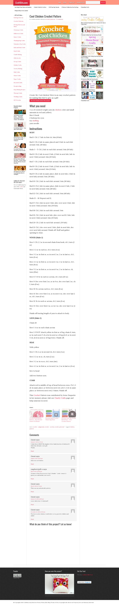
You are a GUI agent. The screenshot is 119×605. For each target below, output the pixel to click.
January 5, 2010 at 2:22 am (37, 442)
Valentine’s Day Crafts (20, 44)
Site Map (47, 602)
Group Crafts (17, 61)
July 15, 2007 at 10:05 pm (36, 471)
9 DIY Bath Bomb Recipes (86, 68)
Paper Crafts (17, 79)
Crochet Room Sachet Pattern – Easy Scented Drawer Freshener (36, 419)
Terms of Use (54, 602)
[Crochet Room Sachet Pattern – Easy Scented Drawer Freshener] (37, 413)
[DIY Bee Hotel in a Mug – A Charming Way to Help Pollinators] (20, 136)
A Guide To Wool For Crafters (40, 7)
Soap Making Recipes (19, 89)
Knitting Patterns (18, 17)
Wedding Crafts (18, 96)
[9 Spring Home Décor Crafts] (92, 44)
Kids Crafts (17, 72)
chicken (58, 110)
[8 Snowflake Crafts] (92, 99)
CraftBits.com (21, 2)
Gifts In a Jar (17, 58)
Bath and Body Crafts (19, 47)
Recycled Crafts (18, 82)
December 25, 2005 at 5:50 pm (38, 512)
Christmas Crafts (18, 30)
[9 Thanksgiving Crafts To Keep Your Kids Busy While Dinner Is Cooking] (92, 55)
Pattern (32, 428)
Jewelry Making (18, 68)
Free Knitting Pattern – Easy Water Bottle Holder (20, 128)
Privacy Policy (40, 602)
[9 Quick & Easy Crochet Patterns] (92, 88)
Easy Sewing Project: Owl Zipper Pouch (53, 595)
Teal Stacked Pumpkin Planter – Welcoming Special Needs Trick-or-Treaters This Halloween (19, 117)
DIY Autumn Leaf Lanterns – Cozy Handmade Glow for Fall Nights (20, 173)
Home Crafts (17, 75)
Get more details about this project (40, 100)
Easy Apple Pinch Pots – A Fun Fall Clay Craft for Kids (19, 149)
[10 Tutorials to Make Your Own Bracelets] (92, 78)
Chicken (72, 427)
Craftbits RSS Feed (87, 574)
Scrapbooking (17, 86)
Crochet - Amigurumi (38, 427)
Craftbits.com (27, 602)
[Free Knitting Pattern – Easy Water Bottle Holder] (20, 127)
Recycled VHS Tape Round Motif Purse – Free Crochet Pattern (69, 419)
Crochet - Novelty (49, 427)
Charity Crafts (60, 398)
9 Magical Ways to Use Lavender (21, 10)
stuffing (36, 121)
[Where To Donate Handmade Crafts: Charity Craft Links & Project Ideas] (92, 21)
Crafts (21, 186)
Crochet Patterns (50, 19)
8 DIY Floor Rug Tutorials (54, 7)
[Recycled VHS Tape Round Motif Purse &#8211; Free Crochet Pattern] (69, 413)
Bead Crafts (17, 51)
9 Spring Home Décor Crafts (87, 45)
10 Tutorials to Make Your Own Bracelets (89, 79)
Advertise (91, 602)
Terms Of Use (16, 578)
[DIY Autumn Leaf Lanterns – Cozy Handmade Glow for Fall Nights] (20, 170)
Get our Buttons (83, 602)
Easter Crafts (17, 37)
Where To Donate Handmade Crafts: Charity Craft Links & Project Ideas (93, 23)
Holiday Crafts (18, 65)
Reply (32, 451)
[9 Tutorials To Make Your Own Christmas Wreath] (92, 34)
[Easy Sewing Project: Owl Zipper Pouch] (60, 593)
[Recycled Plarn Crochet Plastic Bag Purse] (53, 413)
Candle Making (18, 54)
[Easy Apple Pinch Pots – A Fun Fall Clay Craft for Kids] (20, 148)
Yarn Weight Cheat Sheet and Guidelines (23, 7)
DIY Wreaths (17, 100)
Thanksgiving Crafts (19, 40)
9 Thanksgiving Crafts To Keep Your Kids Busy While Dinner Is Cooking (92, 57)
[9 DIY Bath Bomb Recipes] (92, 67)
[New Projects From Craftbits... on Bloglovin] (84, 583)
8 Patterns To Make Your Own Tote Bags (70, 7)
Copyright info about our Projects (68, 602)
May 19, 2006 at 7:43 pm (36, 486)
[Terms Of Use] (17, 577)
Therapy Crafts (18, 93)
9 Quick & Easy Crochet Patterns (88, 90)
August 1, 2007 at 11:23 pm (37, 458)
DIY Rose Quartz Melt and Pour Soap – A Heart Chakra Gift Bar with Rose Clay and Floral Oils (20, 161)
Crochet (37, 395)
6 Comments (59, 19)
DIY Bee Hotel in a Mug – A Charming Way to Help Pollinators (19, 139)
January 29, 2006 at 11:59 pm (37, 499)
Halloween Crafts (18, 33)
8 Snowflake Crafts (85, 7)
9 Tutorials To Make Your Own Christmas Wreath (91, 35)
